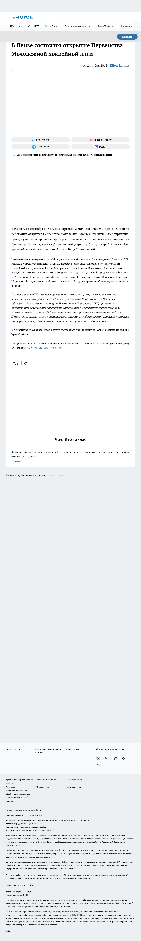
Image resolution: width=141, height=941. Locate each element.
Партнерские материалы (78, 26)
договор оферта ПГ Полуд (18, 891)
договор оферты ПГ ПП (17, 895)
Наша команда (43, 787)
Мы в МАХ (33, 26)
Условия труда (74, 787)
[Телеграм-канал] (40, 146)
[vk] (16, 363)
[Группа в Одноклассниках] (106, 758)
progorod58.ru (57, 850)
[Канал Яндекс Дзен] (123, 758)
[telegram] (26, 363)
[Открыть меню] (7, 17)
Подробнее (65, 906)
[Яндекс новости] (100, 139)
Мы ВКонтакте (13, 26)
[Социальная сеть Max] (100, 146)
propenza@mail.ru (51, 820)
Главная (9, 801)
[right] (137, 26)
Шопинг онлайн (13, 749)
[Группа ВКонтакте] (40, 139)
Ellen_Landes (120, 65)
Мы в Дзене (51, 26)
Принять (127, 36)
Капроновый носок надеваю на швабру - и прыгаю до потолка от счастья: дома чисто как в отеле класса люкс (70, 456)
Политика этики (74, 779)
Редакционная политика (48, 779)
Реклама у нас (128, 26)
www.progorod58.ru (32, 810)
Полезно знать (72, 749)
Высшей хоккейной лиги (44, 348)
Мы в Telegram (106, 26)
